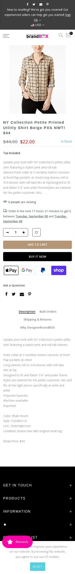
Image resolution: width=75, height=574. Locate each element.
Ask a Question (14, 285)
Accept (37, 566)
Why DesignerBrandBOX (37, 327)
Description (27, 311)
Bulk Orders (48, 311)
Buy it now (37, 256)
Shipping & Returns (37, 319)
